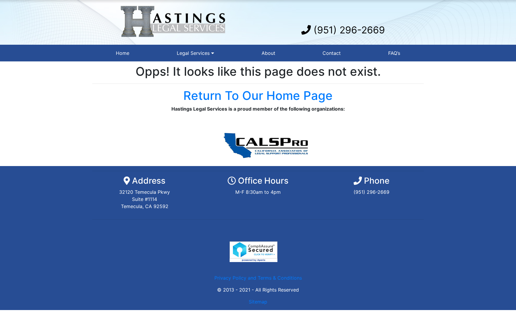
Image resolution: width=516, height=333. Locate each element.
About (268, 53)
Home (122, 53)
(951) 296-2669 (348, 30)
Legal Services (194, 53)
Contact (331, 53)
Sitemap (258, 302)
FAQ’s (394, 53)
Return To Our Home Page (258, 95)
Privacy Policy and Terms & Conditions (258, 278)
